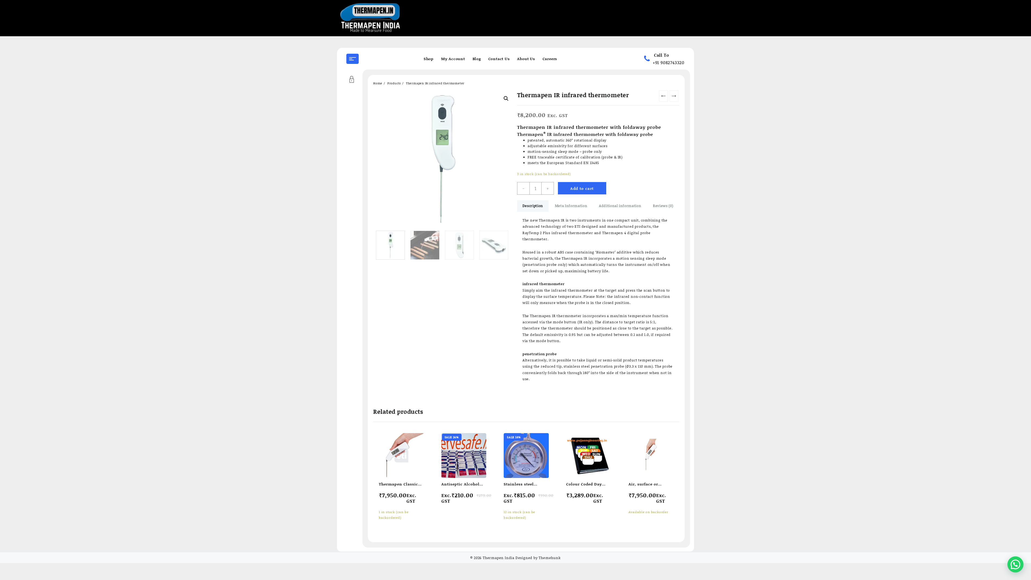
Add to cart (582, 188)
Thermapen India (498, 557)
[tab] (533, 206)
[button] (1015, 564)
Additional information (620, 205)
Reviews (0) (663, 205)
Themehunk (550, 557)
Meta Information (571, 205)
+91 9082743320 (668, 62)
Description (532, 205)
